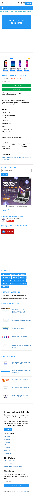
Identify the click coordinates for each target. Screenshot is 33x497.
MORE (8, 8)
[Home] (2, 8)
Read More (8, 430)
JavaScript (22, 274)
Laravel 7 (13, 283)
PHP (5, 274)
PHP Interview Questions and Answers (14, 296)
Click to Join (9, 232)
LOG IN (29, 3)
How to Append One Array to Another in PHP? (20, 396)
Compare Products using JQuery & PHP (21, 346)
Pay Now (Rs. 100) (16, 85)
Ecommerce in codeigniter (19, 336)
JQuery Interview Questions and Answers (15, 298)
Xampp (6, 286)
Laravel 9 (23, 283)
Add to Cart (16, 89)
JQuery (13, 274)
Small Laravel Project (18, 328)
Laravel (13, 280)
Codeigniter (7, 277)
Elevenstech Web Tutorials (21, 491)
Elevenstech (7, 3)
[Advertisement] (16, 251)
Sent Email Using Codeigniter (20, 379)
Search (4, 174)
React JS (22, 280)
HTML (5, 283)
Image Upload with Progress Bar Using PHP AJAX (21, 363)
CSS (15, 277)
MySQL (23, 277)
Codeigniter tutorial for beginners (21, 320)
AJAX (5, 280)
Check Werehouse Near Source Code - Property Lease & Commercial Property (21, 311)
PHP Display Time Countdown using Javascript (20, 388)
